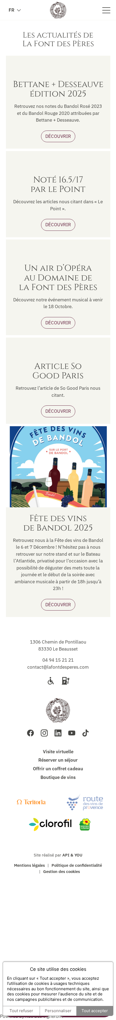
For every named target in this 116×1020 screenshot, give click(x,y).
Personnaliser (58, 1010)
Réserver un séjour (58, 760)
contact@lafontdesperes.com (58, 667)
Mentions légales (29, 865)
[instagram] (44, 732)
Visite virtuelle (58, 752)
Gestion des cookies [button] (61, 871)
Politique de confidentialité (77, 865)
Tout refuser (21, 1010)
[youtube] (71, 732)
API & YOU (72, 855)
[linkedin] (58, 732)
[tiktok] (85, 732)
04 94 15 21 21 (58, 660)
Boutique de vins (58, 777)
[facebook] (30, 732)
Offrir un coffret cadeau (58, 769)
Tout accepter (94, 1010)
